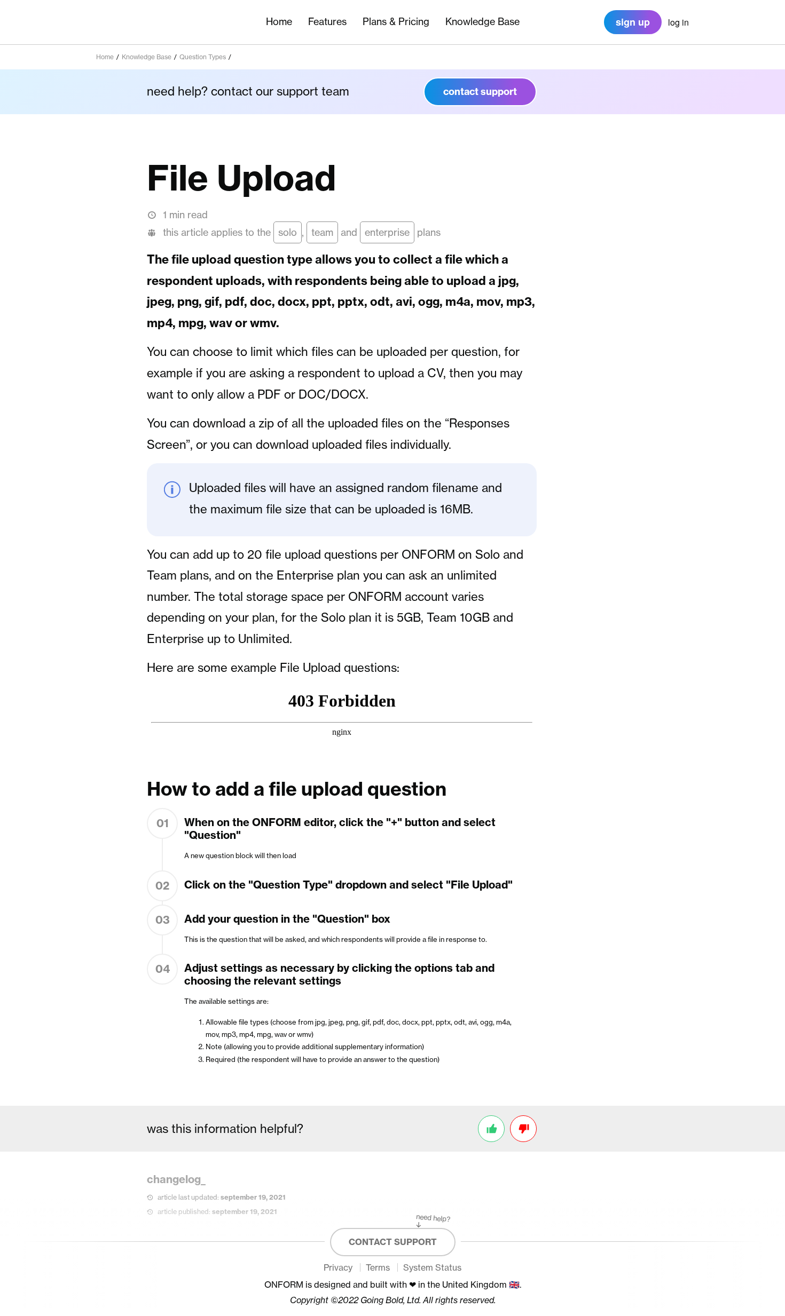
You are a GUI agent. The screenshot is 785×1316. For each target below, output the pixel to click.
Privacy (338, 1267)
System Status (432, 1267)
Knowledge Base (482, 21)
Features (327, 21)
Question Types (202, 57)
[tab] (678, 22)
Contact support (393, 1241)
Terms (378, 1267)
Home (279, 21)
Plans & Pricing (396, 21)
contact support (480, 91)
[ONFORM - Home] (133, 22)
